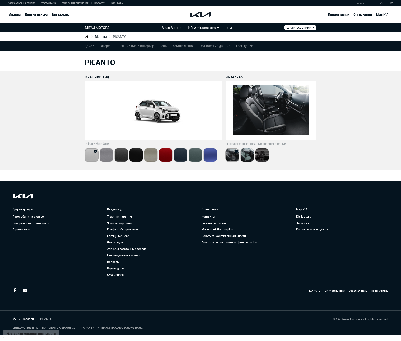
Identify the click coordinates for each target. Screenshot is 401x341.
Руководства (116, 268)
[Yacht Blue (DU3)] (210, 155)
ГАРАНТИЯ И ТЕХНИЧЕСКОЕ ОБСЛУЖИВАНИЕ (112, 327)
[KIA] (200, 14)
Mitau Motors (87, 36)
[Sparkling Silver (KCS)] (106, 155)
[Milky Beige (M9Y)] (151, 155)
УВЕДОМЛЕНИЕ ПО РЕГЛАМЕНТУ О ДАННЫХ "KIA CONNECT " (44, 327)
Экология (302, 223)
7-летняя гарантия (120, 216)
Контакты (208, 216)
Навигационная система (123, 255)
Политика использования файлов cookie (229, 242)
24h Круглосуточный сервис (126, 248)
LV (391, 3)
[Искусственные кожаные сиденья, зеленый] (247, 155)
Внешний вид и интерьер (135, 46)
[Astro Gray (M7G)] (121, 155)
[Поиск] (381, 3)
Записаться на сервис (21, 3)
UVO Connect (116, 274)
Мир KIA (382, 14)
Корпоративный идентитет (314, 229)
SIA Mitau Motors (335, 290)
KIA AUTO (314, 290)
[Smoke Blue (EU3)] (180, 155)
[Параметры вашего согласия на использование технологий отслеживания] (31, 334)
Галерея (105, 46)
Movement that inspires (218, 229)
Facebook (15, 290)
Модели (14, 14)
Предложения (338, 14)
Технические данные (214, 46)
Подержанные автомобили (31, 223)
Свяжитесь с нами (299, 27)
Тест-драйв (48, 3)
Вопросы (113, 261)
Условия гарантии (119, 223)
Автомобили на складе (28, 216)
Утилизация (115, 242)
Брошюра (117, 3)
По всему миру (379, 290)
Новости (99, 3)
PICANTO (119, 36)
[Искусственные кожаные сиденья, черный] (232, 155)
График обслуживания (123, 229)
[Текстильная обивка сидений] (262, 155)
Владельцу (60, 14)
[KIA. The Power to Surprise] (23, 196)
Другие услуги (36, 14)
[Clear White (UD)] (91, 155)
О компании (362, 14)
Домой (89, 46)
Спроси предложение (75, 3)
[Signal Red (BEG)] (166, 155)
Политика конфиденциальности (224, 236)
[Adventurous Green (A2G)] (195, 155)
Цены (163, 46)
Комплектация (183, 46)
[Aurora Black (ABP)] (136, 155)
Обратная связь (358, 290)
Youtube (25, 290)
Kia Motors (303, 216)
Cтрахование (21, 229)
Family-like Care (118, 236)
